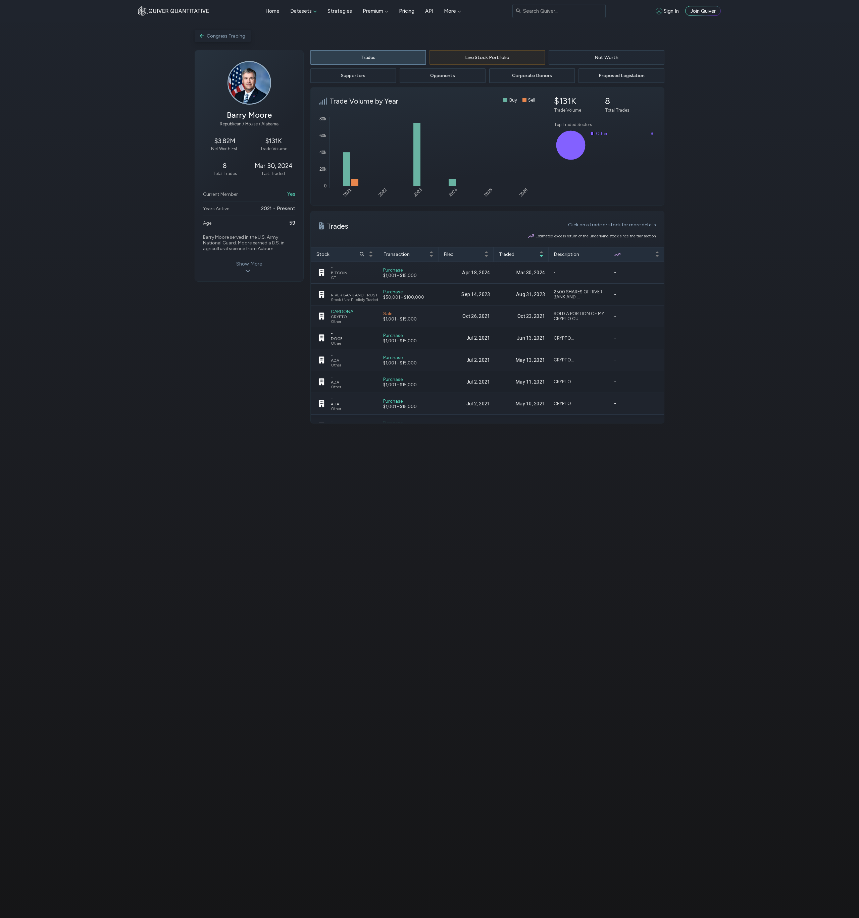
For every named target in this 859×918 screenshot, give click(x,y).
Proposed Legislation (622, 75)
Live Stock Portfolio (487, 57)
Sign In (671, 11)
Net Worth (606, 57)
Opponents (442, 75)
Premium (373, 11)
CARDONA (342, 311)
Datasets (301, 11)
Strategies (339, 11)
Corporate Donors (532, 75)
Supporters (353, 75)
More (450, 11)
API (429, 11)
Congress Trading (226, 36)
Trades (368, 57)
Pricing (406, 11)
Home (272, 11)
